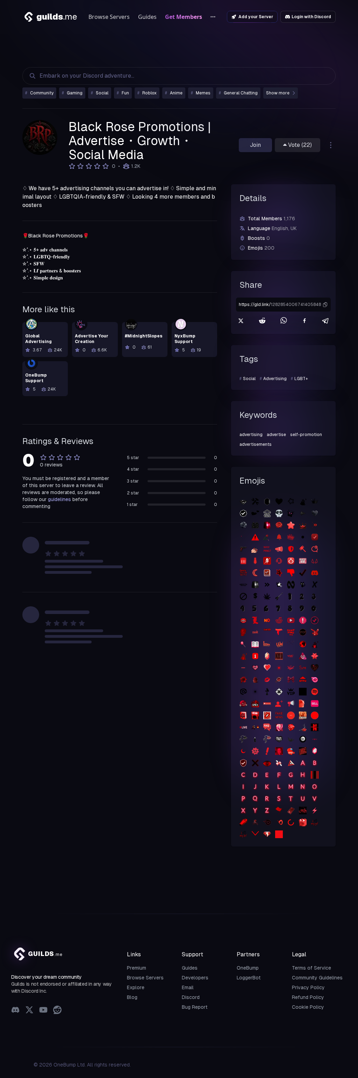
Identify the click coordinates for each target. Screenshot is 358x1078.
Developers (195, 977)
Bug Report (195, 1007)
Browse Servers (109, 17)
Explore (135, 987)
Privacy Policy (308, 987)
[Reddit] (57, 1011)
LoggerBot (249, 977)
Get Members (183, 17)
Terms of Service (311, 968)
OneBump (248, 968)
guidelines (59, 499)
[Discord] (15, 1011)
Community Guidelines (317, 977)
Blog (132, 997)
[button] (325, 304)
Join (255, 145)
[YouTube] (43, 1011)
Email (188, 987)
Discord (191, 997)
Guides (147, 17)
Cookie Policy (308, 1007)
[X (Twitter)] (29, 1011)
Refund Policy (308, 997)
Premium (136, 968)
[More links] (212, 17)
